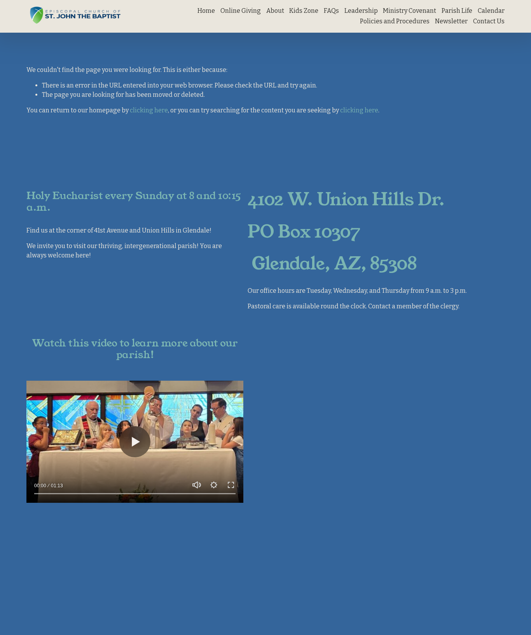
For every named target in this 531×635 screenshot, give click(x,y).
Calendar (491, 10)
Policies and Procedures (395, 21)
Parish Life (457, 10)
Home (206, 10)
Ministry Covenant (409, 10)
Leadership (361, 10)
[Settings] (213, 485)
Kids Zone (303, 10)
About (275, 10)
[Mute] (196, 485)
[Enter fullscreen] (231, 485)
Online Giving (240, 10)
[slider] (135, 493)
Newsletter (451, 21)
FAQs (331, 10)
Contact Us (489, 21)
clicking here (149, 110)
